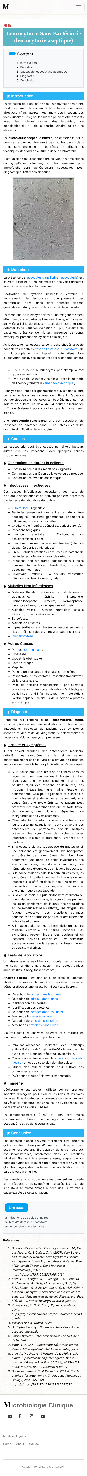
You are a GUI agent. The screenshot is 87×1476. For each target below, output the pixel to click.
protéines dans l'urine (43, 1025)
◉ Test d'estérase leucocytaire (26, 1222)
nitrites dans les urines (45, 994)
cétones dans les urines (46, 1012)
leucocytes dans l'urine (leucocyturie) (52, 277)
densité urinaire (41, 1016)
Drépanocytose (22, 636)
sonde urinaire (32, 649)
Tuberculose (20, 508)
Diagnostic (27, 76)
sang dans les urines (44, 1020)
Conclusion (27, 80)
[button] (8, 1415)
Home (7, 1443)
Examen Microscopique (57, 383)
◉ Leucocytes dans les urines (25, 1226)
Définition (26, 67)
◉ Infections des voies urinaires (26, 1217)
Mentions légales (14, 1436)
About (20, 1443)
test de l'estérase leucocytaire (56, 349)
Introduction (28, 62)
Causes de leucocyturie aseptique (43, 71)
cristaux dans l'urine (44, 998)
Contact (34, 1443)
